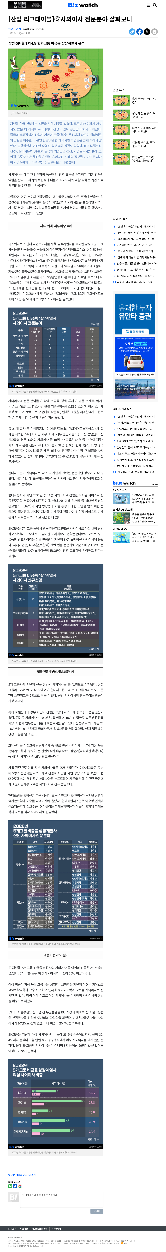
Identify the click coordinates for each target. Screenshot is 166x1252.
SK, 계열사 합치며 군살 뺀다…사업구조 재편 (141, 429)
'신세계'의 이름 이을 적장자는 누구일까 (138, 257)
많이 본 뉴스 (120, 219)
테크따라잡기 (120, 529)
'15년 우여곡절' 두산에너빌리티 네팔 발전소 (141, 226)
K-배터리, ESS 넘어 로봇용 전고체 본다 (138, 460)
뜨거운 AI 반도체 (123, 509)
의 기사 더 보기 (22, 1175)
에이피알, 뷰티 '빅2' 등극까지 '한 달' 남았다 (140, 232)
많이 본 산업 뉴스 (122, 409)
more (155, 484)
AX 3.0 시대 (120, 490)
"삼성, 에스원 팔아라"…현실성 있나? (137, 423)
